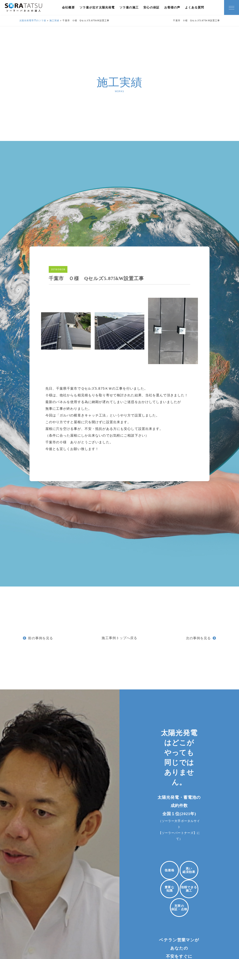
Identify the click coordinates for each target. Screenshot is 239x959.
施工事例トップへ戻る (119, 638)
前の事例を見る (40, 638)
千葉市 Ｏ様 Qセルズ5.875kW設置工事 (96, 278)
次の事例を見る (198, 638)
